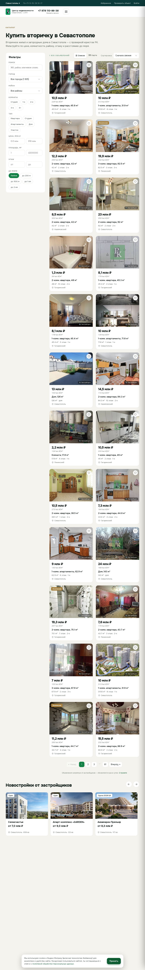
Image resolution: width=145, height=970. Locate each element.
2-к (31, 102)
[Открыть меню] (66, 12)
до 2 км (14, 187)
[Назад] (129, 784)
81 (105, 764)
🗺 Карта (93, 55)
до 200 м (26, 175)
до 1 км (27, 181)
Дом (31, 124)
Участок (14, 130)
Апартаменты (17, 124)
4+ (20, 108)
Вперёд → (115, 764)
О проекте (123, 773)
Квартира (15, 118)
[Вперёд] (136, 784)
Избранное (106, 3)
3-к (12, 108)
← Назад (72, 764)
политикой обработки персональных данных (53, 964)
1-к (24, 102)
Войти (136, 3)
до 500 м (15, 181)
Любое (14, 175)
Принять (113, 961)
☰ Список (80, 55)
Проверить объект (122, 3)
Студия (14, 102)
